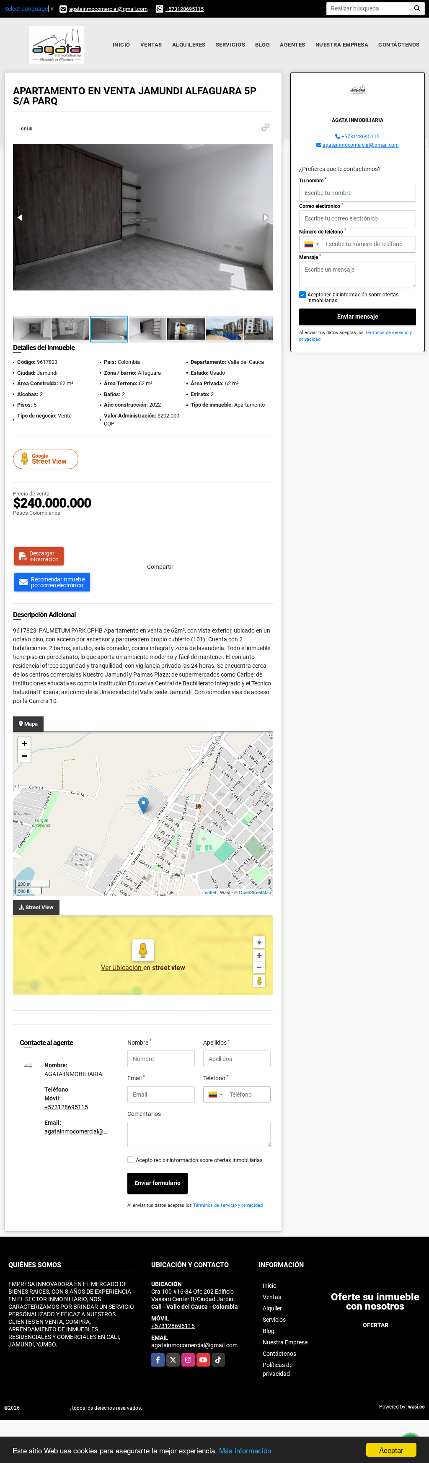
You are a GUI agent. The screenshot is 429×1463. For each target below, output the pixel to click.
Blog (262, 45)
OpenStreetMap (255, 892)
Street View (49, 459)
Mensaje (310, 257)
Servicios (231, 45)
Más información (245, 1450)
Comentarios (144, 1113)
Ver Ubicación (122, 968)
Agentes (292, 45)
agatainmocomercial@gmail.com (108, 9)
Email (136, 1078)
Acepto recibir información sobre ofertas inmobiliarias (199, 1160)
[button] (265, 127)
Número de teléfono (322, 231)
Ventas (151, 45)
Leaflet (209, 892)
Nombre (139, 1042)
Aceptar (391, 1450)
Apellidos (216, 1042)
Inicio (121, 45)
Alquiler (272, 1308)
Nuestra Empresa (342, 45)
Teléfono (216, 1078)
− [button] (24, 756)
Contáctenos (399, 45)
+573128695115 (184, 9)
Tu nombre (312, 180)
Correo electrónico (321, 205)
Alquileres (189, 45)
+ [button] (24, 743)
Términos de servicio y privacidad (228, 1205)
